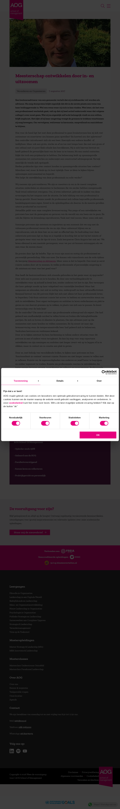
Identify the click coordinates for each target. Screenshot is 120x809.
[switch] (45, 423)
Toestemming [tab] (21, 381)
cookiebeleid (16, 402)
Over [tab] (99, 381)
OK (98, 435)
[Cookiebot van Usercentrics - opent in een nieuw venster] (104, 372)
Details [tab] (60, 381)
